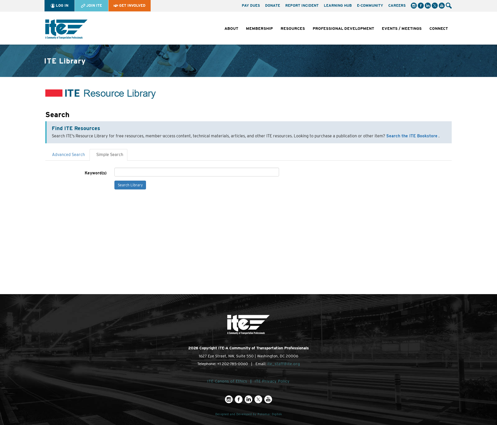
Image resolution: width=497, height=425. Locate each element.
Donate (272, 5)
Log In (61, 5)
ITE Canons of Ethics (227, 381)
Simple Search (109, 154)
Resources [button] (293, 28)
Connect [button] (438, 28)
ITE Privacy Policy (272, 381)
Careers (397, 5)
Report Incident (302, 5)
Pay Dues (251, 5)
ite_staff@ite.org (283, 364)
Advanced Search (68, 154)
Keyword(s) (96, 173)
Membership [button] (259, 28)
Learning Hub (338, 5)
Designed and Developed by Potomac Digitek (248, 414)
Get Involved (131, 5)
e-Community (370, 5)
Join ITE (93, 5)
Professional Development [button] (343, 28)
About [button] (231, 28)
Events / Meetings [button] (402, 28)
